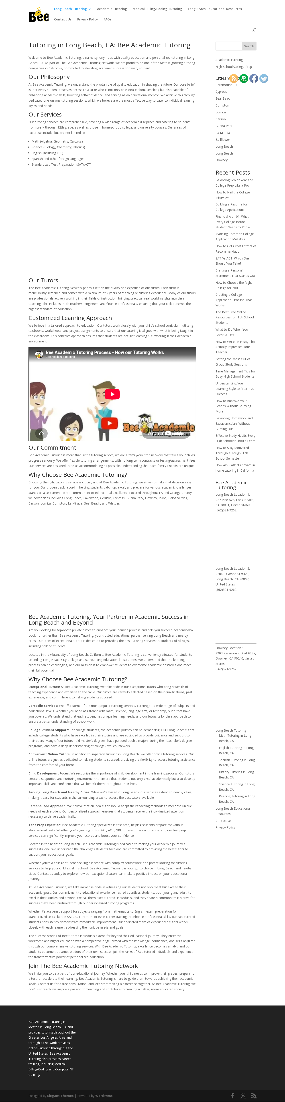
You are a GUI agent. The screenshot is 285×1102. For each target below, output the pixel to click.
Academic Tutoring (112, 9)
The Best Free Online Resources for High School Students (235, 317)
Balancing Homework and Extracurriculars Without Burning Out (234, 423)
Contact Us (62, 19)
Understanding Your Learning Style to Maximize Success (235, 388)
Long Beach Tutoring (70, 9)
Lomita (221, 112)
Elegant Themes (60, 1096)
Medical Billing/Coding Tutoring (157, 9)
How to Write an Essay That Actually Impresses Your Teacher (236, 347)
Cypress (221, 91)
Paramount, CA (227, 85)
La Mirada (223, 133)
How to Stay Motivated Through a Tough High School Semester (232, 453)
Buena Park (224, 126)
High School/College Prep (234, 66)
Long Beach (224, 146)
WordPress (104, 1096)
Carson (221, 119)
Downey (222, 160)
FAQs (107, 19)
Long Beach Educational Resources (215, 9)
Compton (222, 105)
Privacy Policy (87, 19)
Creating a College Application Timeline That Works (234, 299)
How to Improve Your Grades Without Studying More (233, 406)
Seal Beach (224, 98)
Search (249, 46)
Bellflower (223, 139)
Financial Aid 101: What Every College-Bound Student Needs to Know (233, 221)
